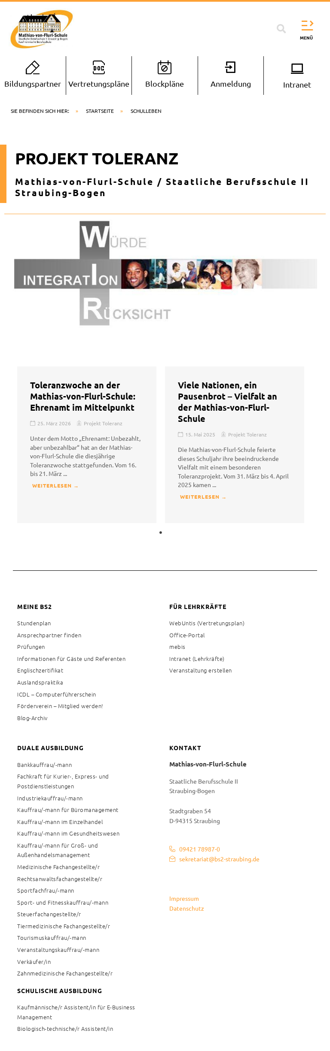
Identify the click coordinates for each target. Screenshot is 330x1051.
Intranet (297, 84)
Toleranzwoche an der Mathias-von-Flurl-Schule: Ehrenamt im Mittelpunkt (82, 396)
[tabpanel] (87, 444)
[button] (281, 29)
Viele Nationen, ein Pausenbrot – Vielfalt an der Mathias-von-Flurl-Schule (227, 401)
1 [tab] (160, 532)
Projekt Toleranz (103, 423)
